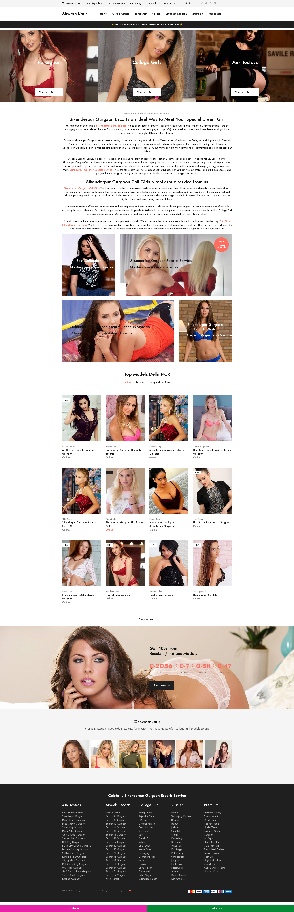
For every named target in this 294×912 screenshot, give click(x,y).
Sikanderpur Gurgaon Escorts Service (92, 267)
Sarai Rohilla (177, 867)
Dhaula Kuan (210, 830)
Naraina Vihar (211, 881)
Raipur (174, 834)
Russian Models (120, 13)
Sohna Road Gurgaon (73, 885)
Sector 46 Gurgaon (116, 867)
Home (103, 13)
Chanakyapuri (211, 826)
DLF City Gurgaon (71, 852)
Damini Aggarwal (201, 446)
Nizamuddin (177, 878)
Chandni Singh (156, 446)
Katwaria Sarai (178, 889)
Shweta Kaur (74, 14)
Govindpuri (144, 881)
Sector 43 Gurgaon (116, 830)
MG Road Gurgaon (72, 878)
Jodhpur (175, 837)
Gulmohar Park (211, 856)
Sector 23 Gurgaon (116, 859)
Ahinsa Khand (113, 823)
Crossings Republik (176, 13)
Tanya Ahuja (136, 3)
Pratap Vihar (145, 823)
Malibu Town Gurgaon (73, 863)
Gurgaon (208, 845)
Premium (126, 382)
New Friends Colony (72, 823)
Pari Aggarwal (199, 591)
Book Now (160, 695)
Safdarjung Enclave (181, 826)
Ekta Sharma (68, 519)
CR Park (143, 830)
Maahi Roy (67, 591)
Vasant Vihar (145, 859)
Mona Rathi (169, 3)
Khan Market (112, 889)
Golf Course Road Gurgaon (76, 881)
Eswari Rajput (155, 519)
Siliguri (174, 845)
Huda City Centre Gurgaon (76, 856)
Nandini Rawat (112, 591)
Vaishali (156, 13)
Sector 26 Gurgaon (116, 826)
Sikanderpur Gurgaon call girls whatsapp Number (100, 333)
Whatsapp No (47, 92)
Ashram (175, 881)
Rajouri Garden (179, 885)
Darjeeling (176, 848)
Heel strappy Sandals (118, 595)
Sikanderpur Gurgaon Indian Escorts (207, 335)
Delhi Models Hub (116, 3)
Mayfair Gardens (212, 870)
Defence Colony (212, 823)
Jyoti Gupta (198, 519)
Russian (140, 382)
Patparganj (177, 863)
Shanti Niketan (211, 852)
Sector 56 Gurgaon (116, 881)
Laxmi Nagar (145, 878)
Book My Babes (94, 3)
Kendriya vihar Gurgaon (74, 867)
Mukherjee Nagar (148, 889)
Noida (174, 823)
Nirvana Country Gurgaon (75, 859)
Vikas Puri (176, 856)
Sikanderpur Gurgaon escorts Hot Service (154, 267)
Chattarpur (144, 856)
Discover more (147, 619)
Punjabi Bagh (145, 848)
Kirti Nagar (177, 859)
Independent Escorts (161, 382)
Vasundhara (214, 13)
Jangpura (175, 870)
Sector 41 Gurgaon (116, 841)
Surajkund (144, 841)
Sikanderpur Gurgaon (73, 826)
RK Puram (176, 852)
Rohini (142, 852)
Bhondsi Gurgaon (71, 889)
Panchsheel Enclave (214, 859)
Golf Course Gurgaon (73, 845)
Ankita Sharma (68, 446)
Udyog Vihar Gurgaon (73, 870)
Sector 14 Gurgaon (116, 837)
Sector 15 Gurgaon (116, 845)
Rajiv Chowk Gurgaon (73, 830)
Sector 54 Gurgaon (116, 878)
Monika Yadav (155, 591)
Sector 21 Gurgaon (116, 848)
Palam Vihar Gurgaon (73, 841)
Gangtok (176, 841)
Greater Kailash (147, 834)
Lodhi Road (177, 874)
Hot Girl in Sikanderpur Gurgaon (211, 522)
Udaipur (175, 830)
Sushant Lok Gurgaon (73, 848)
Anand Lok (209, 874)
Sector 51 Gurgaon (116, 874)
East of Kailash (146, 837)
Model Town (210, 837)
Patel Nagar (145, 885)
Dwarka (142, 874)
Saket (142, 845)
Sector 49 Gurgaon (116, 834)
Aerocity (143, 870)
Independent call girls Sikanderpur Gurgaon (161, 524)
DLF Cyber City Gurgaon (75, 874)
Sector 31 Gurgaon (116, 863)
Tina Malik (185, 3)
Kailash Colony (211, 863)
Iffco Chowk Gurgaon (73, 834)
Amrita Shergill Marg (214, 878)
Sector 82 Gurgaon (116, 856)
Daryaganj (144, 863)
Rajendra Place (146, 826)
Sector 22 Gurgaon (116, 852)
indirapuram (140, 13)
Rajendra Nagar (212, 841)
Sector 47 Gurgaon (116, 870)
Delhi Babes (153, 3)
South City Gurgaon (72, 837)
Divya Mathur (112, 519)
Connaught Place (148, 867)
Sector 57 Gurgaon (116, 885)
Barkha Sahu (111, 446)
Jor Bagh (208, 848)
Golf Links (209, 867)
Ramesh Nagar (211, 834)
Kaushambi (197, 13)
